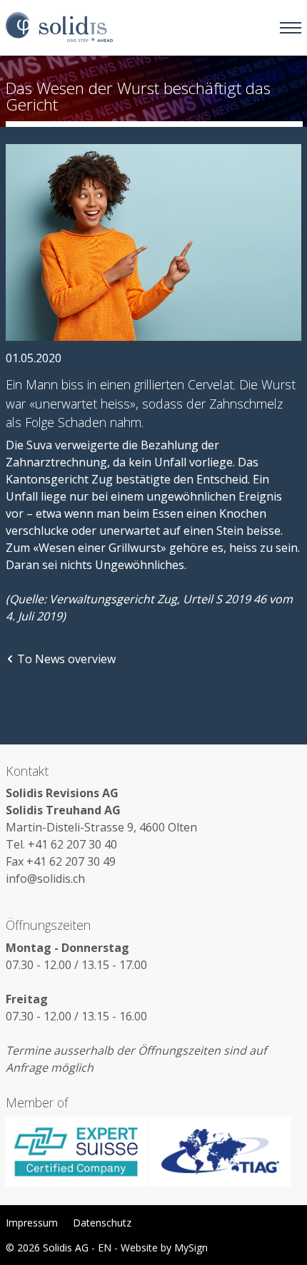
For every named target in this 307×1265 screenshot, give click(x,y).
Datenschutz (102, 1222)
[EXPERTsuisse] (77, 1152)
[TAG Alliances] (220, 1152)
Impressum (32, 1222)
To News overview (66, 659)
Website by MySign (164, 1247)
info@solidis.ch (45, 878)
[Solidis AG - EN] (59, 27)
